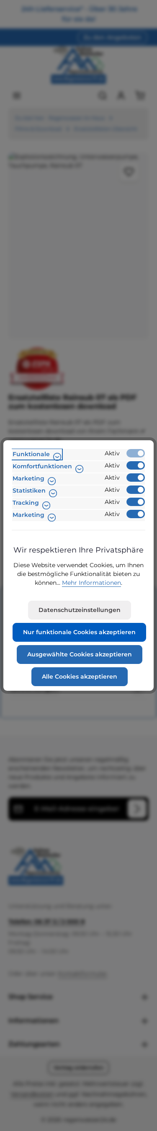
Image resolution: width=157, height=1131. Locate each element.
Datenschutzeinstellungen (80, 610)
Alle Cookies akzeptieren (79, 676)
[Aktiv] (135, 453)
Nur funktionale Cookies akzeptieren (79, 632)
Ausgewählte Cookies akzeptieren (79, 654)
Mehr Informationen (91, 582)
